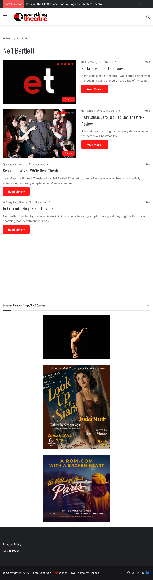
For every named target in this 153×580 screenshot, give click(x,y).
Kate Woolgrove (93, 62)
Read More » (94, 89)
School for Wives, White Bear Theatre (31, 170)
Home (9, 38)
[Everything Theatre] (31, 16)
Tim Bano (89, 110)
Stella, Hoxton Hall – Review (102, 68)
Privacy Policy (12, 544)
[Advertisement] (76, 269)
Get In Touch (11, 550)
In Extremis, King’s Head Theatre (28, 208)
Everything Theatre (16, 164)
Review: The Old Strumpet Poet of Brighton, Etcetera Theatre (64, 4)
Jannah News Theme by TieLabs (79, 572)
